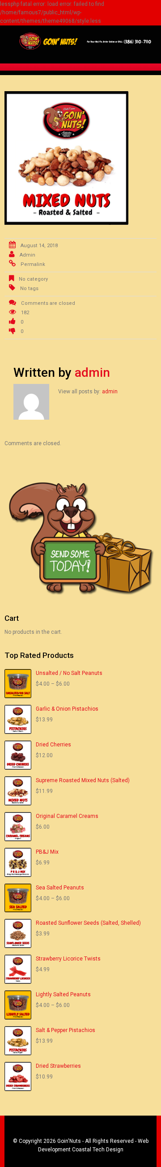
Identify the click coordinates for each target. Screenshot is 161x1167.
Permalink (33, 264)
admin (27, 255)
